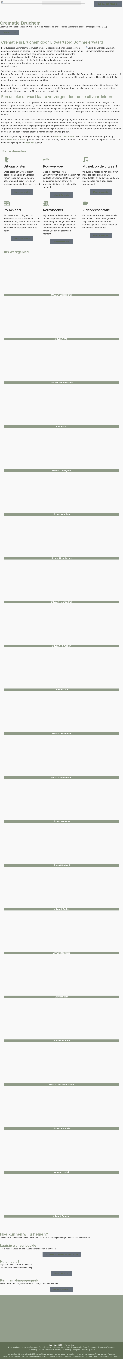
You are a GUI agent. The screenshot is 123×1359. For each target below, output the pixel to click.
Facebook (29, 142)
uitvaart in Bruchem (64, 136)
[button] (61, 3)
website (10, 139)
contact (21, 139)
